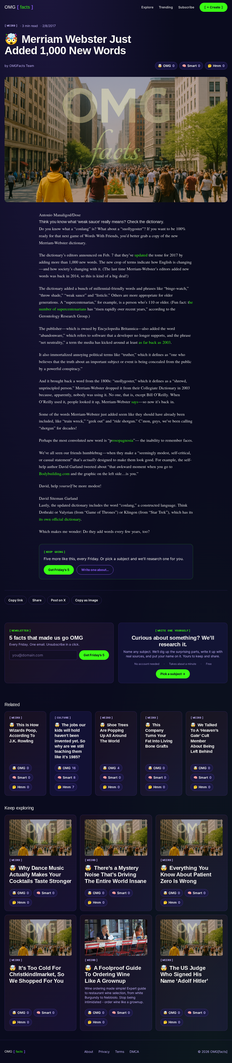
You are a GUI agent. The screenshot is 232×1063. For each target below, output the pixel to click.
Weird (11, 25)
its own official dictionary (60, 519)
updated (141, 255)
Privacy (104, 1051)
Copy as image (86, 600)
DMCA (134, 1051)
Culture (63, 717)
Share (36, 600)
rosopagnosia (122, 440)
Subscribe (186, 7)
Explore (147, 7)
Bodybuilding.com (55, 473)
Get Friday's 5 (58, 570)
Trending (166, 7)
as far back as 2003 (155, 342)
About (88, 1051)
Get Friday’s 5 (94, 655)
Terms (119, 1051)
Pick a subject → (172, 674)
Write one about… (95, 570)
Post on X (58, 600)
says (134, 401)
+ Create (213, 7)
